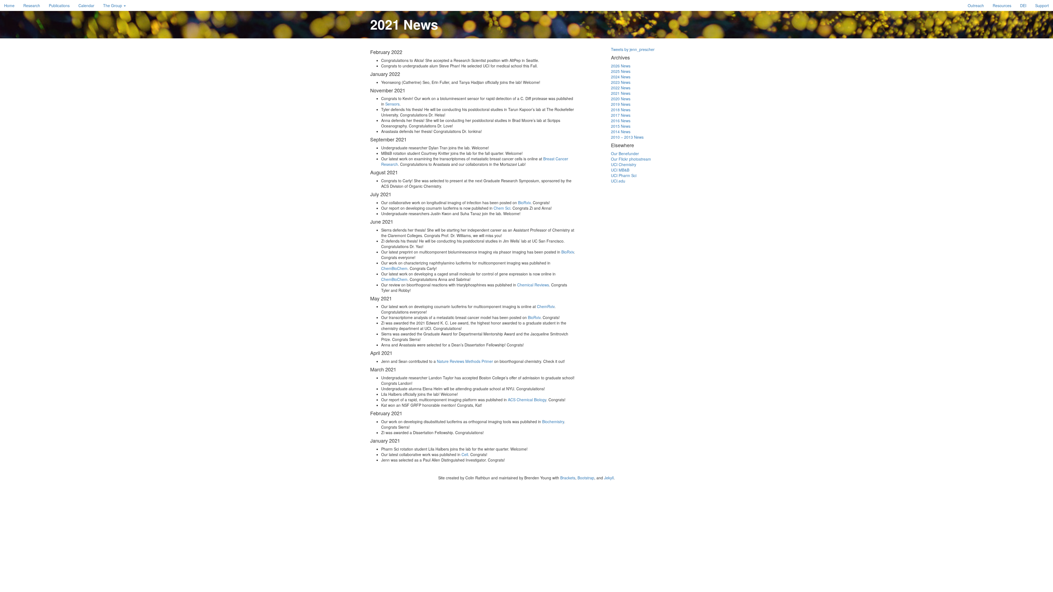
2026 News (620, 66)
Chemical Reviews (533, 285)
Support (1042, 5)
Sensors (392, 104)
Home (9, 5)
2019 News (620, 104)
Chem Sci (502, 208)
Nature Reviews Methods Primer (465, 361)
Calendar (86, 5)
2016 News (620, 120)
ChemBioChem (394, 268)
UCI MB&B (620, 170)
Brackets (567, 477)
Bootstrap (586, 477)
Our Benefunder (625, 153)
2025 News (620, 71)
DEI (1023, 5)
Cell (465, 454)
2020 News (620, 98)
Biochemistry (553, 421)
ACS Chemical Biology (527, 399)
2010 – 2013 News (627, 137)
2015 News (620, 126)
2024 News (620, 76)
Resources (1002, 5)
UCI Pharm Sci (623, 175)
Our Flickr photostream (631, 159)
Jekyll (609, 477)
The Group (113, 5)
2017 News (620, 115)
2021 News (620, 93)
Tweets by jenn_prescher (633, 49)
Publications (59, 5)
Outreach (976, 5)
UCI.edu (618, 181)
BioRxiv (524, 202)
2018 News (620, 109)
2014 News (620, 131)
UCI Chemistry (623, 164)
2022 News (620, 87)
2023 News (620, 82)
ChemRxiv (545, 306)
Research (31, 5)
